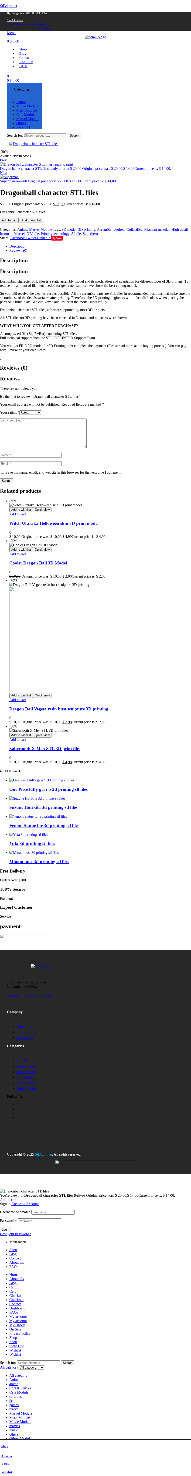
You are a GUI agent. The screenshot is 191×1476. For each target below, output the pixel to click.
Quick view (42, 509)
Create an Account (25, 1204)
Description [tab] (14, 260)
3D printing (86, 229)
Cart (12, 1287)
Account (6, 1456)
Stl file (76, 234)
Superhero (90, 234)
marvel (14, 1409)
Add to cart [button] (17, 514)
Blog (13, 1254)
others (13, 1434)
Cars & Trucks (20, 1388)
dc (11, 1401)
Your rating (9, 412)
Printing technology (55, 234)
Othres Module (20, 1439)
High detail (179, 229)
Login (5, 1229)
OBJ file (33, 234)
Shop (4, 1446)
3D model (69, 229)
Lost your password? (15, 1234)
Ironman (6, 234)
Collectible (134, 229)
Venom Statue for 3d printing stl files (44, 825)
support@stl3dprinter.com (29, 995)
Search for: (15, 135)
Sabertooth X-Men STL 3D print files (44, 748)
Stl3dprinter (8, 6)
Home (13, 1275)
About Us (16, 1262)
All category (18, 1375)
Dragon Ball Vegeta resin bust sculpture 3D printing (58, 708)
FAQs (13, 1267)
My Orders (17, 1325)
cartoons (15, 1396)
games (14, 1405)
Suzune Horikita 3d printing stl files (43, 807)
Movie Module (20, 1422)
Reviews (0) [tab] (13, 368)
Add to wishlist (31, 220)
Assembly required (111, 229)
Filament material (157, 229)
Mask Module (19, 1417)
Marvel (19, 234)
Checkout (16, 1296)
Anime (22, 229)
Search (74, 135)
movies (14, 1426)
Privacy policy (20, 1333)
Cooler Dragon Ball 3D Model (38, 563)
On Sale (15, 1329)
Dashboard (17, 1308)
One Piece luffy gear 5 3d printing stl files (48, 789)
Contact (15, 1258)
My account (18, 1317)
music (13, 1430)
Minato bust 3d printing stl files (39, 861)
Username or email (15, 1212)
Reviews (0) (18, 250)
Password (8, 1221)
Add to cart (9, 220)
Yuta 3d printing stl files (32, 843)
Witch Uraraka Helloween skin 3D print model (54, 523)
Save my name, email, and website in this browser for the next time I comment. (63, 472)
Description (17, 246)
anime (13, 1384)
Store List (16, 1346)
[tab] (100, 246)
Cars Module (18, 1392)
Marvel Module (40, 229)
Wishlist (6, 1472)
